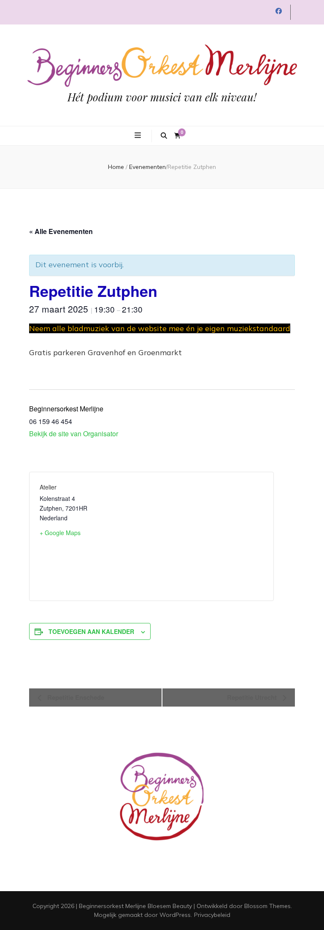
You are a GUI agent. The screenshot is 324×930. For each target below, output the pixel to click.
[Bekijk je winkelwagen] (177, 136)
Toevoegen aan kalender (91, 631)
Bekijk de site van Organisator (73, 433)
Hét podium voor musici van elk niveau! (162, 97)
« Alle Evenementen (61, 231)
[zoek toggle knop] (164, 136)
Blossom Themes (267, 906)
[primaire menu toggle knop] (139, 135)
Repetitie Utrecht (252, 697)
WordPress (175, 915)
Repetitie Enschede (75, 697)
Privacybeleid (212, 915)
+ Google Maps (60, 532)
